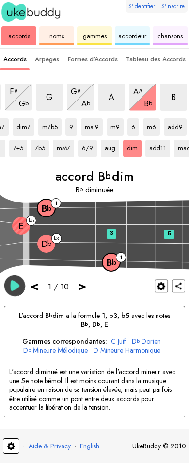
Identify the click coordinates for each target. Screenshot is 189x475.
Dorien (146, 341)
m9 (117, 125)
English (89, 446)
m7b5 (52, 125)
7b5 (42, 146)
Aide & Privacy (50, 446)
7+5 (20, 146)
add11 (159, 146)
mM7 (65, 146)
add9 (177, 125)
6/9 (89, 146)
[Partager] (178, 285)
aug (112, 146)
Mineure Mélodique (55, 350)
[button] (14, 285)
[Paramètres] (161, 285)
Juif (118, 341)
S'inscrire (173, 6)
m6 (153, 125)
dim (134, 146)
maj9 (94, 125)
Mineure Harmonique (127, 350)
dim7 (25, 125)
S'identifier (141, 6)
